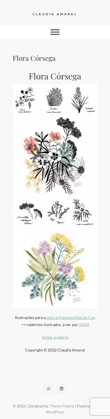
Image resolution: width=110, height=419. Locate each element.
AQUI (84, 324)
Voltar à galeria (55, 337)
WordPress (55, 412)
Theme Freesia (62, 406)
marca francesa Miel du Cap (71, 317)
